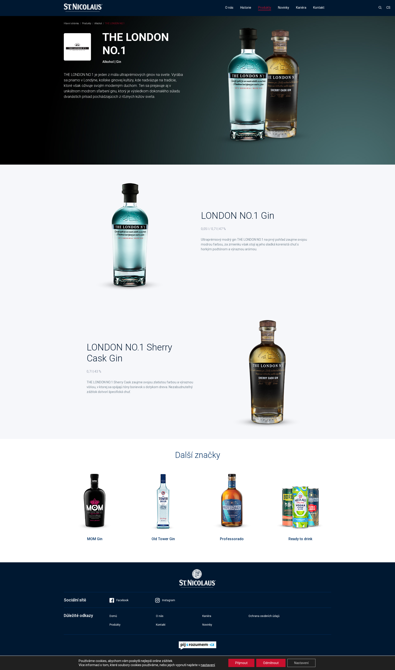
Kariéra (301, 7)
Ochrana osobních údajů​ (264, 616)
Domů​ (113, 616)
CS (388, 7)
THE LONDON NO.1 (115, 23)
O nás (229, 7)
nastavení (208, 665)
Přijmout (241, 663)
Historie (245, 7)
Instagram (168, 600)
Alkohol (98, 23)
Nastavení (301, 663)
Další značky (197, 455)
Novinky (283, 7)
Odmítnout (271, 663)
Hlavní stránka (71, 23)
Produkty (264, 7)
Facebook (122, 600)
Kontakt (318, 7)
